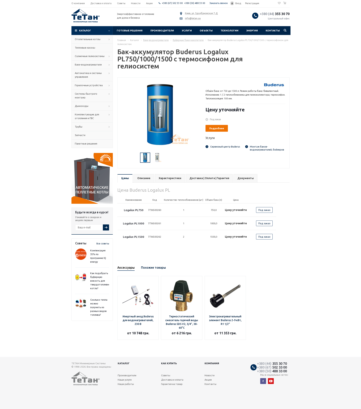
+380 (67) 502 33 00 (172, 3)
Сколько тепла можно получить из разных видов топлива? (98, 307)
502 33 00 (272, 367)
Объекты (206, 30)
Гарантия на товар (172, 384)
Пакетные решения (86, 143)
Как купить (169, 363)
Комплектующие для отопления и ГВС (87, 116)
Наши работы (126, 384)
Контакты (273, 30)
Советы (165, 375)
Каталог (85, 30)
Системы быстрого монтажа (86, 95)
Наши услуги (125, 379)
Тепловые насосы (85, 47)
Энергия (252, 30)
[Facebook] (263, 381)
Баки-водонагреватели (88, 64)
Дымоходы (81, 106)
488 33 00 (272, 371)
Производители (162, 30)
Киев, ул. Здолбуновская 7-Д (201, 13)
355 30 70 (275, 14)
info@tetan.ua (193, 18)
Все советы (102, 243)
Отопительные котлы (87, 39)
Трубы (78, 126)
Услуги (187, 30)
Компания (212, 363)
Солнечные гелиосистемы (90, 56)
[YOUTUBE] (271, 381)
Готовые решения (130, 30)
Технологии (229, 30)
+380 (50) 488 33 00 (194, 3)
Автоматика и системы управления (88, 75)
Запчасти (80, 135)
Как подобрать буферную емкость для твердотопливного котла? (101, 281)
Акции (208, 379)
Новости (210, 375)
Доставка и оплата (172, 379)
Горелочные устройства (89, 85)
